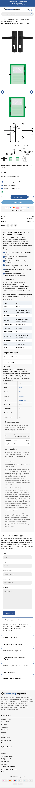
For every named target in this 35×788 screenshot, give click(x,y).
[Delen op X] (11, 225)
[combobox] (17, 14)
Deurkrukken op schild (22, 19)
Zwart (20, 387)
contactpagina (8, 548)
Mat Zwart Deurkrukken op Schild (9, 21)
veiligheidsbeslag (14, 705)
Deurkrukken (11, 19)
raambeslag (23, 705)
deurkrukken (5, 705)
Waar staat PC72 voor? (10, 357)
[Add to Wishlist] (31, 197)
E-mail (5, 562)
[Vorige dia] (2, 92)
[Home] (13, 693)
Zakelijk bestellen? (17, 202)
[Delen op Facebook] (7, 225)
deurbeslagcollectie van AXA (10, 371)
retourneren (8, 630)
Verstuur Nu (9, 613)
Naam (4, 553)
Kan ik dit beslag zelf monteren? (13, 362)
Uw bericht (5, 587)
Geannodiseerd (23, 400)
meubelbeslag (5, 707)
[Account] (28, 9)
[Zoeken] (31, 14)
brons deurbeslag (15, 701)
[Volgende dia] (31, 92)
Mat (20, 392)
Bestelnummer (6, 579)
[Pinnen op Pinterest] (15, 225)
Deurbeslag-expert (19, 777)
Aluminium (22, 396)
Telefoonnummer (7, 570)
